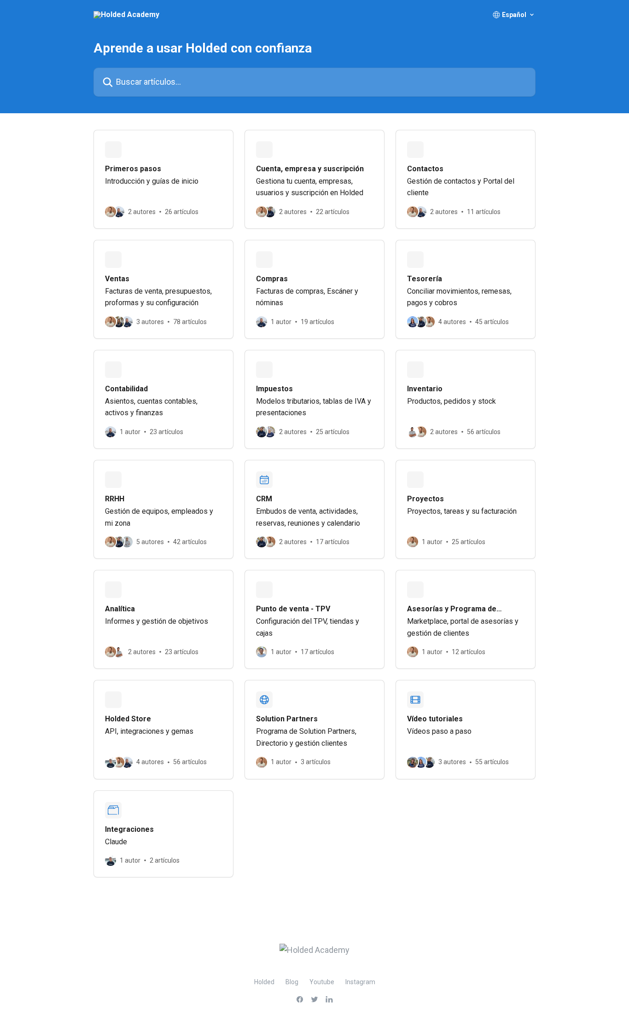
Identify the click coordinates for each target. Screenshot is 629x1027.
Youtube (321, 982)
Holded (264, 982)
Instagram (360, 982)
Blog (291, 982)
